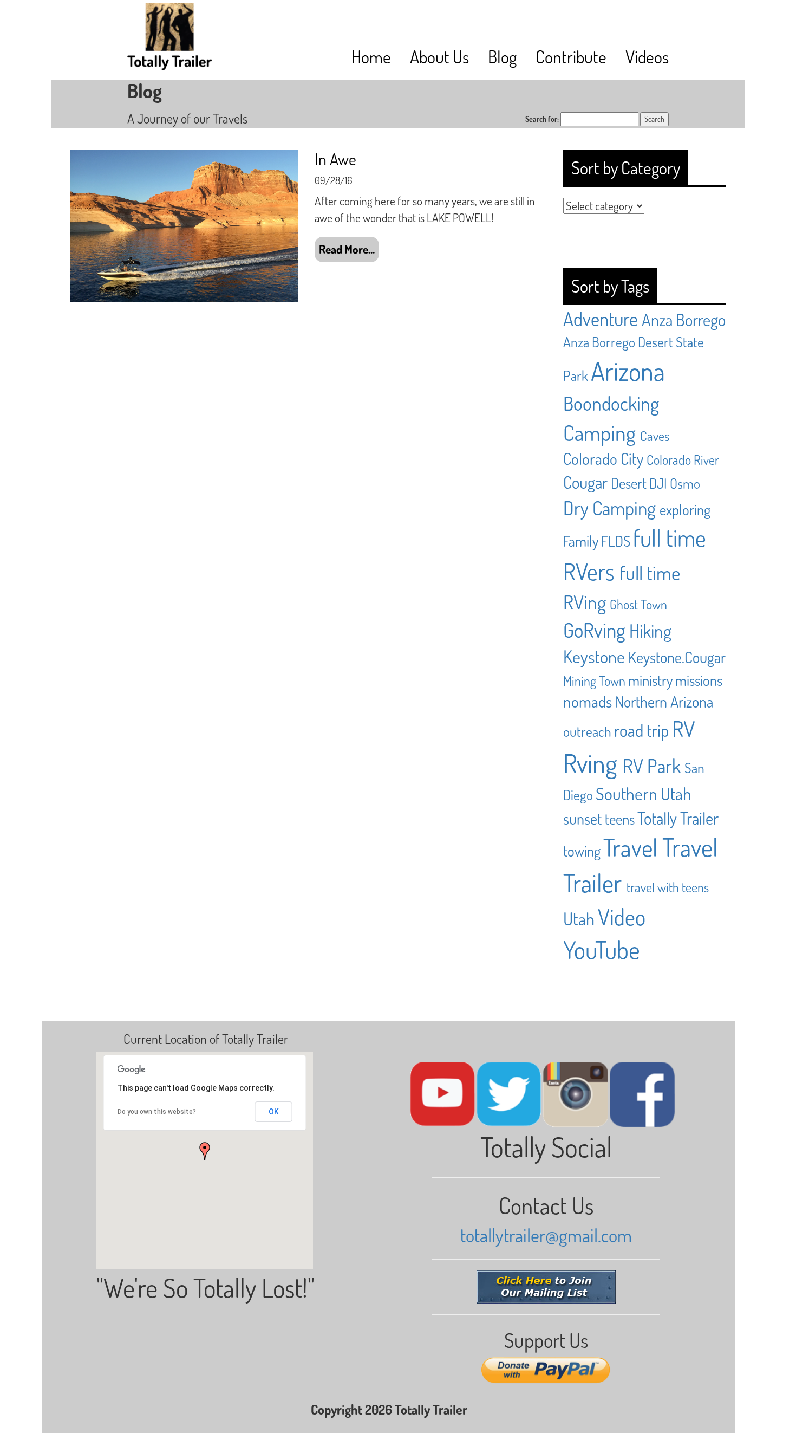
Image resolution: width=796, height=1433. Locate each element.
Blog (502, 57)
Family (580, 540)
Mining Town (594, 680)
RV (683, 728)
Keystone (594, 656)
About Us (439, 57)
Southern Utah (643, 793)
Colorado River (683, 459)
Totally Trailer (678, 817)
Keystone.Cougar (677, 657)
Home (371, 57)
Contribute (571, 57)
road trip (641, 730)
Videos (647, 57)
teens (620, 818)
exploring (685, 509)
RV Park (652, 765)
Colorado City (603, 459)
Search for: (542, 119)
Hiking (650, 630)
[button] (204, 1151)
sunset (582, 818)
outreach (587, 731)
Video (621, 917)
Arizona (628, 370)
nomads (587, 701)
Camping (599, 432)
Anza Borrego (684, 319)
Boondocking (611, 403)
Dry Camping (609, 508)
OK (274, 1111)
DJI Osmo (674, 483)
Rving (590, 763)
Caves (654, 435)
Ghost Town (638, 604)
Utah (579, 918)
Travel (630, 847)
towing (582, 850)
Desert (629, 483)
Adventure (600, 318)
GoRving (594, 630)
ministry (650, 680)
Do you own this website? (157, 1112)
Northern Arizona (664, 701)
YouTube (601, 949)
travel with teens (668, 887)
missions (698, 680)
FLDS (615, 540)
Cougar (585, 481)
